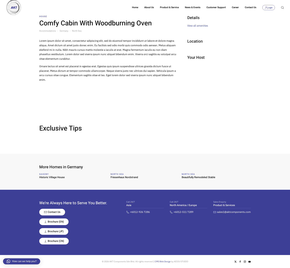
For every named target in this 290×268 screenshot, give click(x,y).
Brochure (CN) (56, 241)
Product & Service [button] (169, 7)
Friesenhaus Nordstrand (124, 177)
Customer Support (216, 7)
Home (135, 7)
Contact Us (250, 7)
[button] (282, 7)
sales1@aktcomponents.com (234, 212)
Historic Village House (52, 177)
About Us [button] (149, 7)
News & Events (192, 7)
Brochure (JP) (56, 231)
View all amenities (197, 25)
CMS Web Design (163, 261)
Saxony (44, 174)
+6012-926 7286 (140, 212)
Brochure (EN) (56, 222)
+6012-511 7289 (183, 212)
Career (235, 7)
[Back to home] (13, 7)
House (43, 16)
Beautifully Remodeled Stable (198, 177)
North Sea (117, 174)
